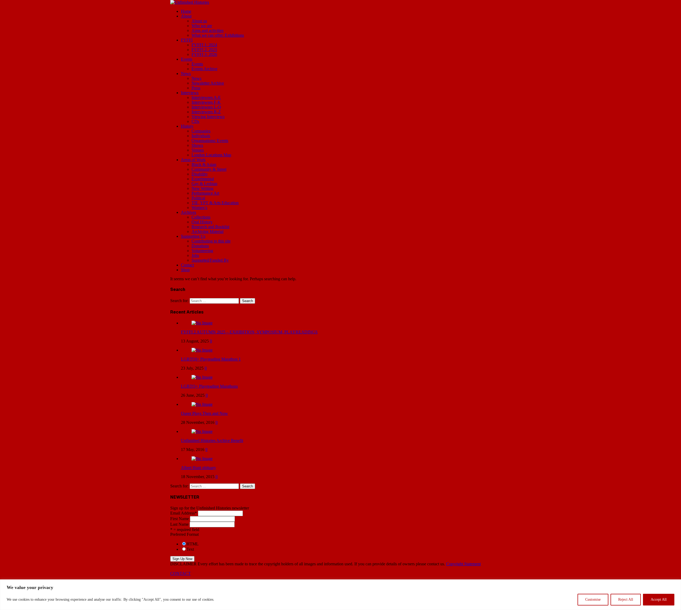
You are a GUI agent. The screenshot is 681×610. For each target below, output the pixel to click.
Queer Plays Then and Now (204, 413)
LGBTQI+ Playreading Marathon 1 (211, 359)
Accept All (659, 599)
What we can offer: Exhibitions (218, 35)
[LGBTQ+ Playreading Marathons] (202, 377)
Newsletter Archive (208, 83)
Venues (198, 150)
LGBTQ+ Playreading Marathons (209, 386)
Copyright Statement (463, 564)
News (186, 73)
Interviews (189, 92)
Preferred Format (184, 534)
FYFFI (187, 40)
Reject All (625, 599)
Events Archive (204, 68)
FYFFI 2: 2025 (204, 49)
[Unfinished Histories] (189, 2)
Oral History (202, 222)
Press (196, 88)
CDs (195, 121)
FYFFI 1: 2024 (204, 45)
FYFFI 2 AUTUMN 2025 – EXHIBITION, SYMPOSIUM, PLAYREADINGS (249, 332)
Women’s (199, 207)
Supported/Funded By (210, 260)
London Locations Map (211, 155)
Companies (201, 131)
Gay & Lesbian (204, 183)
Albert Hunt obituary (198, 467)
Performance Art (205, 193)
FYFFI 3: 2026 (204, 54)
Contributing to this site (211, 241)
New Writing (202, 188)
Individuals (201, 135)
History (187, 126)
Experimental (203, 179)
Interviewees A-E (206, 97)
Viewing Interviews (208, 116)
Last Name (179, 524)
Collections (201, 217)
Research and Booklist (210, 226)
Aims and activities (207, 30)
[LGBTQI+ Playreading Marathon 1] (202, 350)
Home (186, 11)
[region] (340, 594)
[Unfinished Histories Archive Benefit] (202, 431)
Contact (187, 265)
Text (190, 549)
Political (198, 198)
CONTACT (180, 573)
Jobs (195, 255)
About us (199, 21)
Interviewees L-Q (206, 107)
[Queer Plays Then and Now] (202, 404)
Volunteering (202, 250)
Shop (185, 270)
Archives (188, 212)
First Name (179, 518)
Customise (593, 599)
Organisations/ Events (210, 140)
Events (186, 59)
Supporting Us (193, 236)
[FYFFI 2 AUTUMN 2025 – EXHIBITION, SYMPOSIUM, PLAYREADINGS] (202, 323)
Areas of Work (193, 159)
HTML (192, 544)
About (186, 16)
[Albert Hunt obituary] (202, 458)
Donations (200, 246)
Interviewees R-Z (206, 112)
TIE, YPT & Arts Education (215, 202)
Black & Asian (204, 164)
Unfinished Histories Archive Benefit (212, 440)
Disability (200, 174)
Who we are (202, 25)
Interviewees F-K (206, 102)
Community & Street (209, 169)
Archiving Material (207, 231)
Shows (197, 145)
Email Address (183, 513)
